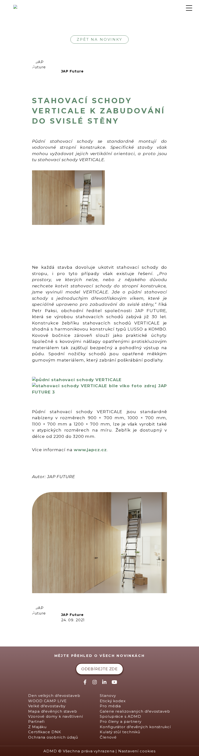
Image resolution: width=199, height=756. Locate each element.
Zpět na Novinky (99, 39)
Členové (108, 737)
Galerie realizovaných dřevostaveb (135, 711)
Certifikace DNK (44, 732)
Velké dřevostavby (47, 706)
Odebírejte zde (99, 669)
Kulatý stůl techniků (120, 732)
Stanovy (108, 695)
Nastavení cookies (136, 751)
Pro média (110, 706)
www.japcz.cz (90, 449)
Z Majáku (37, 726)
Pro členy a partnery (120, 721)
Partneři (36, 721)
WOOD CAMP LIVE (47, 701)
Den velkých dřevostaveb (54, 695)
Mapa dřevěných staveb (52, 711)
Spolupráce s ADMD (120, 716)
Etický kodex (113, 701)
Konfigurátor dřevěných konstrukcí (135, 726)
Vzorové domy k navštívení (55, 716)
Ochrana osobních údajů (53, 737)
